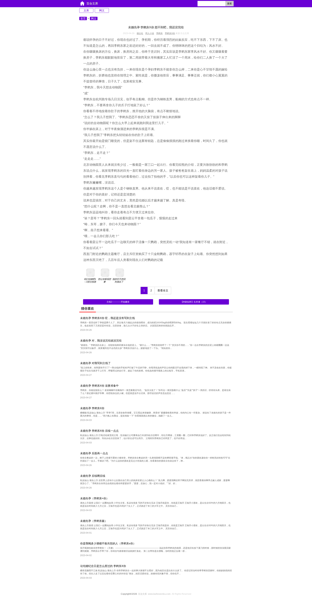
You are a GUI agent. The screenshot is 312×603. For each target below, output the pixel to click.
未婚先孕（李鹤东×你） (94, 498)
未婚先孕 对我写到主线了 (95, 363)
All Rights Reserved (164, 594)
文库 (86, 10)
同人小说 (149, 33)
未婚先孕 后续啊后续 (92, 475)
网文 (102, 10)
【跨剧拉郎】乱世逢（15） (194, 302)
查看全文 (162, 290)
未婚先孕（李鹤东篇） (93, 520)
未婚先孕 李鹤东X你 (92, 408)
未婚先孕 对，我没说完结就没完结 (101, 340)
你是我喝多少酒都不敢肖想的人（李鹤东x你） (108, 543)
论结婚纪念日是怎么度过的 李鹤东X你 (103, 565)
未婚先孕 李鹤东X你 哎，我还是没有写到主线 (107, 318)
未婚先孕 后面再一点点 (94, 453)
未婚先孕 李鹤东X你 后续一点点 (99, 430)
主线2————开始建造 (118, 302)
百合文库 (92, 3)
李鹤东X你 (170, 33)
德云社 (140, 33)
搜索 (229, 3)
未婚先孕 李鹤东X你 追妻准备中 (99, 385)
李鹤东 (159, 33)
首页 (83, 18)
